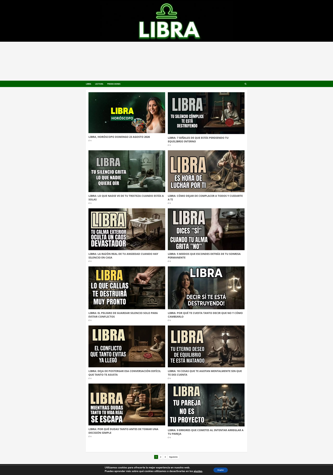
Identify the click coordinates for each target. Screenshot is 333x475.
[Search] (245, 83)
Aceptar (220, 470)
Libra (88, 84)
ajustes (198, 471)
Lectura (99, 84)
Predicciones (113, 84)
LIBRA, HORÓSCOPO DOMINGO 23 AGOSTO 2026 (119, 137)
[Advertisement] (166, 61)
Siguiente (173, 457)
